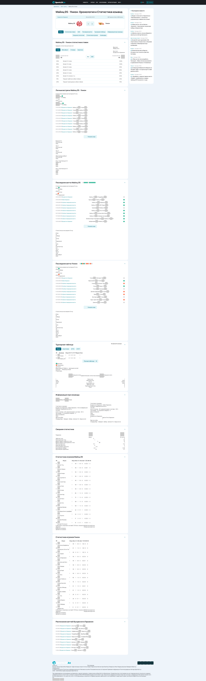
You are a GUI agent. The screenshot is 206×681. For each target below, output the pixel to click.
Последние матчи (87, 32)
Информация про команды (115, 32)
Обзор (61, 32)
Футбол (93, 2)
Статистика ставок (70, 32)
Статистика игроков (92, 35)
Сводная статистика (78, 35)
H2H (79, 32)
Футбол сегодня (112, 2)
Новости (85, 2)
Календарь (103, 35)
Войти (151, 2)
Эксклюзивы (103, 2)
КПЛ (97, 2)
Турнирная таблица (100, 32)
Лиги (119, 2)
